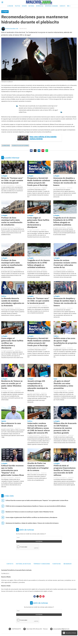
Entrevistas (39, 6)
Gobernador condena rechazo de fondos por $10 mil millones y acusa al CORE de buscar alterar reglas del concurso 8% (38, 428)
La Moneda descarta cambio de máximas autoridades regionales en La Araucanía (12, 302)
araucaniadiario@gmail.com (61, 629)
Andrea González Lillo (11, 28)
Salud (55, 379)
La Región (10, 6)
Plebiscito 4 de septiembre (20, 145)
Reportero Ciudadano (51, 6)
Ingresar (68, 564)
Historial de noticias (23, 564)
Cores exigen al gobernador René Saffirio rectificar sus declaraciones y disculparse (38, 222)
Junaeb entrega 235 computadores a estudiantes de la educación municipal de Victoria (37, 386)
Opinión (24, 6)
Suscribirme (39, 541)
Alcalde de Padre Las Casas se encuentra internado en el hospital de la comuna (37, 467)
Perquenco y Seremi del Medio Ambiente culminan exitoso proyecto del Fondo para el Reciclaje (38, 181)
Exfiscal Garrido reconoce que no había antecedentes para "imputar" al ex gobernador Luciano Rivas (12, 470)
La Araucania (6, 145)
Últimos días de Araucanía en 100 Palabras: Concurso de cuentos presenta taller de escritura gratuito (65, 428)
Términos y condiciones (41, 564)
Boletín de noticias (25, 529)
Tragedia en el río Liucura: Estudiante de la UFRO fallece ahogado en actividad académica (64, 221)
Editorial (31, 6)
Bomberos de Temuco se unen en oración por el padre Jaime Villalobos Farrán (12, 384)
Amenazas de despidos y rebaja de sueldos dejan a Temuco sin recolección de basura (64, 181)
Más (68, 6)
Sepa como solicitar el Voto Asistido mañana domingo (43, 138)
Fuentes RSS (56, 564)
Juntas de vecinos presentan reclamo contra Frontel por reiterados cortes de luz (65, 264)
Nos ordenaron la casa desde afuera (11, 424)
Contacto (62, 6)
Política (17, 6)
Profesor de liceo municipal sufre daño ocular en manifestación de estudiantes (11, 221)
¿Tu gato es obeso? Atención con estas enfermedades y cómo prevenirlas (63, 384)
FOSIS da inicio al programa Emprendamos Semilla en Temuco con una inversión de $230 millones (64, 470)
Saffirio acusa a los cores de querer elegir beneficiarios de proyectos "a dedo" (65, 342)
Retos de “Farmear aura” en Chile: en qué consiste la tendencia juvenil (12, 180)
